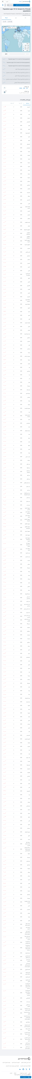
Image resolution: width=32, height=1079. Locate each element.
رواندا (29, 571)
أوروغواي (28, 144)
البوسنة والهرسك (27, 222)
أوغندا (29, 151)
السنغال (29, 259)
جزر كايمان (28, 497)
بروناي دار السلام (27, 356)
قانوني (29, 1073)
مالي (29, 820)
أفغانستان (28, 121)
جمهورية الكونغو (27, 523)
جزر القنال (28, 479)
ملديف (29, 839)
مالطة (29, 817)
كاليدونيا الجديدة (27, 739)
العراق (29, 278)
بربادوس (28, 348)
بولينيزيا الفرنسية (27, 408)
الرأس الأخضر (28, 252)
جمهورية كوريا (27, 535)
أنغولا (29, 140)
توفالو (29, 445)
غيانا (29, 690)
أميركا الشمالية (27, 953)
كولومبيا (28, 772)
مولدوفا (29, 868)
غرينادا (29, 675)
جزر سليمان (28, 486)
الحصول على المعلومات (23, 1073)
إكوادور (29, 188)
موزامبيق (28, 864)
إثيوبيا (29, 166)
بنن (29, 378)
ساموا (29, 590)
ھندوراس (28, 909)
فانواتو (29, 705)
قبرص (29, 727)
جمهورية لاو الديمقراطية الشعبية (28, 545)
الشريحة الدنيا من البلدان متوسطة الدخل (27, 1034)
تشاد (29, 434)
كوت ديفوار (28, 757)
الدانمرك (28, 248)
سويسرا (28, 638)
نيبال (29, 887)
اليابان (29, 326)
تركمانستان (28, 423)
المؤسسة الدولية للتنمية (16, 1062)
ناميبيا (29, 879)
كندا (29, 750)
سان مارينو (28, 601)
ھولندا (29, 916)
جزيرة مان (28, 505)
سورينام (28, 634)
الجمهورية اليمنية (27, 244)
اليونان (29, 330)
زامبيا (29, 582)
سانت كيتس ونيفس (27, 608)
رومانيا (29, 579)
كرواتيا (29, 742)
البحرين (29, 211)
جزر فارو (28, 490)
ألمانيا (29, 129)
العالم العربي (28, 998)
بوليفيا (29, 404)
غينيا (29, 694)
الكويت (29, 289)
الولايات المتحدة (27, 322)
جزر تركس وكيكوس (27, 482)
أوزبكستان (28, 147)
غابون (29, 664)
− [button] (3, 30)
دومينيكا (28, 567)
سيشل (29, 646)
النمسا (29, 311)
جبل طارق (28, 464)
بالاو (29, 345)
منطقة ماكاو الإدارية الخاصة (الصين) (27, 844)
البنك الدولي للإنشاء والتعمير (25, 1062)
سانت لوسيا (28, 612)
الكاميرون (28, 285)
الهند (29, 319)
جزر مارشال (28, 501)
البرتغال (29, 218)
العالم (29, 920)
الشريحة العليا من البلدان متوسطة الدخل (27, 1039)
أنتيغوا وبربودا (28, 133)
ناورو (29, 883)
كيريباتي (28, 776)
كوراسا (29, 761)
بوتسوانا (28, 385)
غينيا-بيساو (28, 701)
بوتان (29, 382)
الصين (29, 270)
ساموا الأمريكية (27, 593)
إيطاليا (29, 196)
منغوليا (29, 853)
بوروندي (28, 397)
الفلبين (29, 281)
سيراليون (28, 642)
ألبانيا (29, 125)
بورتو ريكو (28, 389)
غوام (29, 686)
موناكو (29, 872)
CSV (27, 88)
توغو (29, 441)
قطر (29, 731)
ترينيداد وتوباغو (27, 430)
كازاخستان (28, 735)
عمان (29, 660)
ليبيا (29, 794)
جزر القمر (28, 475)
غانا (29, 672)
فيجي (29, 720)
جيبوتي (29, 564)
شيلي (29, 649)
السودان (28, 263)
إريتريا (29, 170)
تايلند (29, 419)
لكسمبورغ (28, 791)
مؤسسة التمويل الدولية (6, 1062)
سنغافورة (28, 631)
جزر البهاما (28, 467)
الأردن (29, 203)
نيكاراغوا (28, 894)
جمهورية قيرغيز (27, 531)
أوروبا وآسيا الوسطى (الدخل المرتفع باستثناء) (27, 965)
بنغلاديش (28, 371)
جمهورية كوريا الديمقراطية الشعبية (27, 539)
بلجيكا (29, 359)
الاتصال (11, 1073)
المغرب (29, 293)
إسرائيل (28, 181)
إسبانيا (29, 173)
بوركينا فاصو (28, 393)
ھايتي (29, 905)
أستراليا (29, 118)
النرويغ (29, 307)
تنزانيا (29, 438)
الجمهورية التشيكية (27, 229)
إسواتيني (28, 185)
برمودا (29, 352)
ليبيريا (29, 798)
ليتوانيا (29, 802)
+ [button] (3, 28)
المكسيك (28, 296)
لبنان (29, 787)
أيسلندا (29, 162)
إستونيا (29, 177)
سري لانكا (28, 623)
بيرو (29, 412)
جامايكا (29, 460)
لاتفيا (29, 783)
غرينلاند (28, 679)
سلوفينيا (28, 627)
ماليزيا (29, 824)
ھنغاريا (29, 913)
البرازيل (29, 214)
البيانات (20, 1)
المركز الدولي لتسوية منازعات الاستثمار (12, 1066)
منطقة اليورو (28, 1022)
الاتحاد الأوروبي (27, 969)
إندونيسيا (28, 192)
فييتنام (29, 724)
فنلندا (29, 716)
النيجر (29, 315)
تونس (29, 449)
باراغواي (28, 337)
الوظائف (15, 1073)
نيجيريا (29, 890)
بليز (29, 367)
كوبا (29, 753)
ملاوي (29, 835)
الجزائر (29, 225)
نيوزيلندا (28, 898)
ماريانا (29, 813)
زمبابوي (29, 586)
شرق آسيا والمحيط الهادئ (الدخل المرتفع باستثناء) (27, 1017)
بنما (29, 374)
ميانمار (29, 875)
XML (24, 88)
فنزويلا (29, 712)
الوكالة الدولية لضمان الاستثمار (25, 1066)
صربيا (29, 653)
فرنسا (29, 709)
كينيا (29, 779)
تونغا (29, 452)
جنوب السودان (27, 556)
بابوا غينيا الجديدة (27, 333)
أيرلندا (29, 159)
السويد (29, 266)
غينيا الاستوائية (27, 698)
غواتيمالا (28, 683)
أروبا (29, 114)
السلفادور (28, 255)
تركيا (29, 426)
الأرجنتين (28, 199)
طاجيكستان (28, 657)
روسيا (29, 575)
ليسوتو (29, 809)
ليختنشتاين (28, 805)
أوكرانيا (29, 155)
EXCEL (20, 88)
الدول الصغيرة (28, 976)
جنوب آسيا (28, 1001)
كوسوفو (28, 768)
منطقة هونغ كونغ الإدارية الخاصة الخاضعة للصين (27, 849)
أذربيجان (28, 106)
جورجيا (29, 560)
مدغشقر (28, 828)
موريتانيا (28, 857)
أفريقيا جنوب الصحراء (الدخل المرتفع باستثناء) (27, 933)
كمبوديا (29, 746)
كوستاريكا (28, 765)
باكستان (28, 341)
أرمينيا (29, 110)
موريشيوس (28, 861)
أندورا (29, 136)
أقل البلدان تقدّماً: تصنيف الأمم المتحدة (27, 938)
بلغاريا (29, 363)
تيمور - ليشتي (28, 456)
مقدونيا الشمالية (27, 831)
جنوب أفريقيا (28, 552)
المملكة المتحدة (27, 304)
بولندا (29, 400)
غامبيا (29, 668)
